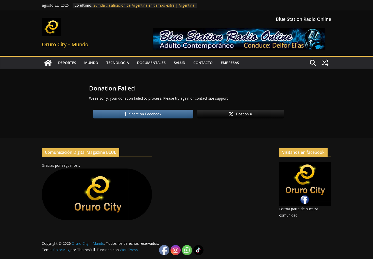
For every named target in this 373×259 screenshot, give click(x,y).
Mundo (91, 62)
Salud (179, 62)
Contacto (203, 62)
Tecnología (117, 62)
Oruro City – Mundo (65, 44)
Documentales (151, 62)
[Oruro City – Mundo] (48, 63)
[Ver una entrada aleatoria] (325, 63)
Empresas (230, 62)
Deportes (67, 62)
